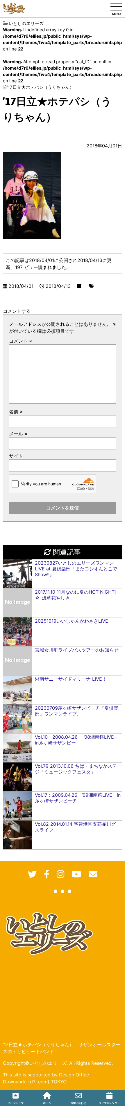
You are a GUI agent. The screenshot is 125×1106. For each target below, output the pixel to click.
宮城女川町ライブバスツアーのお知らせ (77, 650)
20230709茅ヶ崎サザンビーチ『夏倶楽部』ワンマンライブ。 (76, 711)
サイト (16, 456)
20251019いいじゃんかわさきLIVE (71, 621)
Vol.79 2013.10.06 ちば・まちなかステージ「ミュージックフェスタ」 (78, 769)
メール (18, 434)
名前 (16, 412)
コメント (20, 341)
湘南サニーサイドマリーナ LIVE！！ (73, 679)
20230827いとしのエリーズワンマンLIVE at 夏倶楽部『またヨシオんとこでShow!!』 (76, 568)
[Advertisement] (49, 994)
